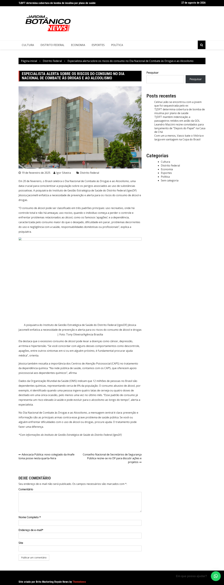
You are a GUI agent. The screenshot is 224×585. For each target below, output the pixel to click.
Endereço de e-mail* (31, 530)
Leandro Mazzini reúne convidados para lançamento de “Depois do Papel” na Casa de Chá (179, 128)
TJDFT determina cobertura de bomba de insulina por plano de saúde (57, 3)
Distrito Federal (52, 45)
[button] (216, 576)
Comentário (26, 489)
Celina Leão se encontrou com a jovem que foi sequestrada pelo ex (178, 104)
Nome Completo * (30, 517)
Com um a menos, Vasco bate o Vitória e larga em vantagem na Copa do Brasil (179, 137)
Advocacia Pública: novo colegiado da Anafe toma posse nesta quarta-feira (46, 456)
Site (21, 543)
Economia (78, 45)
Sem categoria (169, 180)
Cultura (28, 45)
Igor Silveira (63, 173)
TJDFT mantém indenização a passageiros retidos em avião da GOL (177, 118)
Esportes (98, 45)
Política (117, 45)
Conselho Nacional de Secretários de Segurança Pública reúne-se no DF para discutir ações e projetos (112, 458)
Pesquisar (152, 72)
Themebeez (79, 581)
